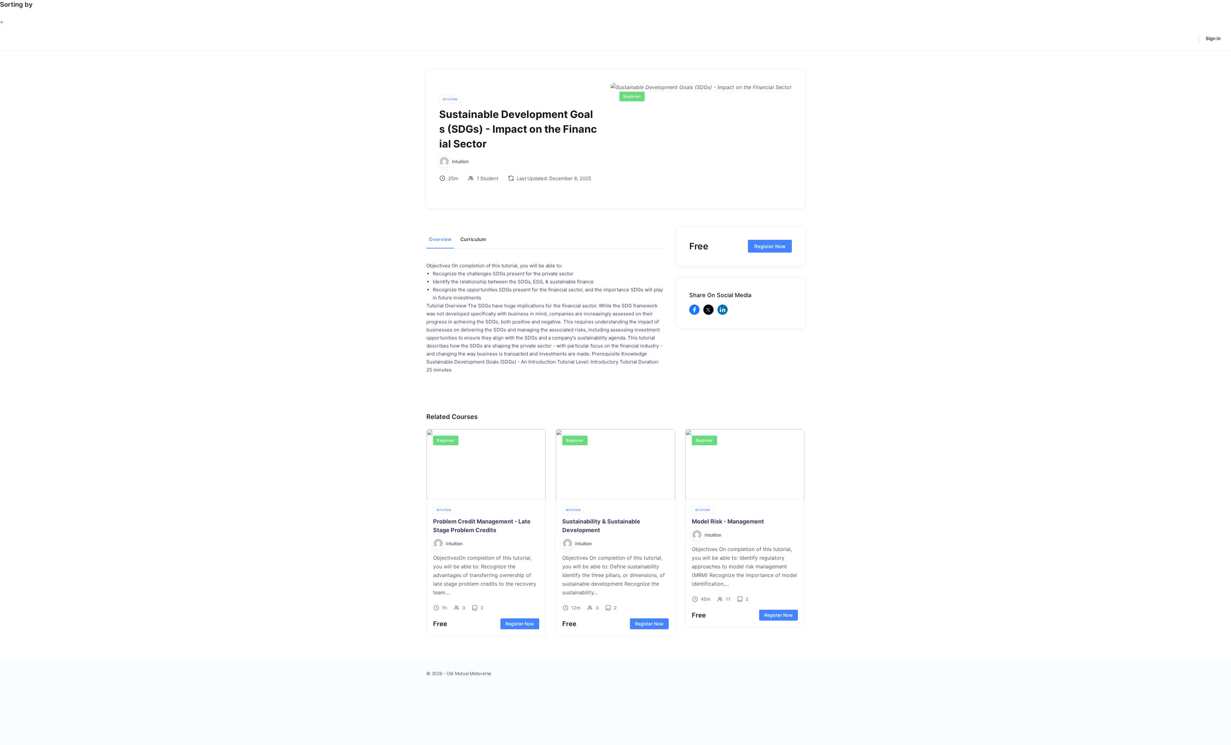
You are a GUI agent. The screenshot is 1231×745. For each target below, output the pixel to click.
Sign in (1213, 38)
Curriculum (473, 239)
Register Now (769, 246)
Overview (440, 239)
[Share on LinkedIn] (722, 310)
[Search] (1190, 38)
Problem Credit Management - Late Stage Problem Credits (482, 525)
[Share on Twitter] (708, 310)
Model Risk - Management (728, 521)
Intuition (450, 99)
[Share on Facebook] (694, 310)
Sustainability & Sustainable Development (601, 525)
